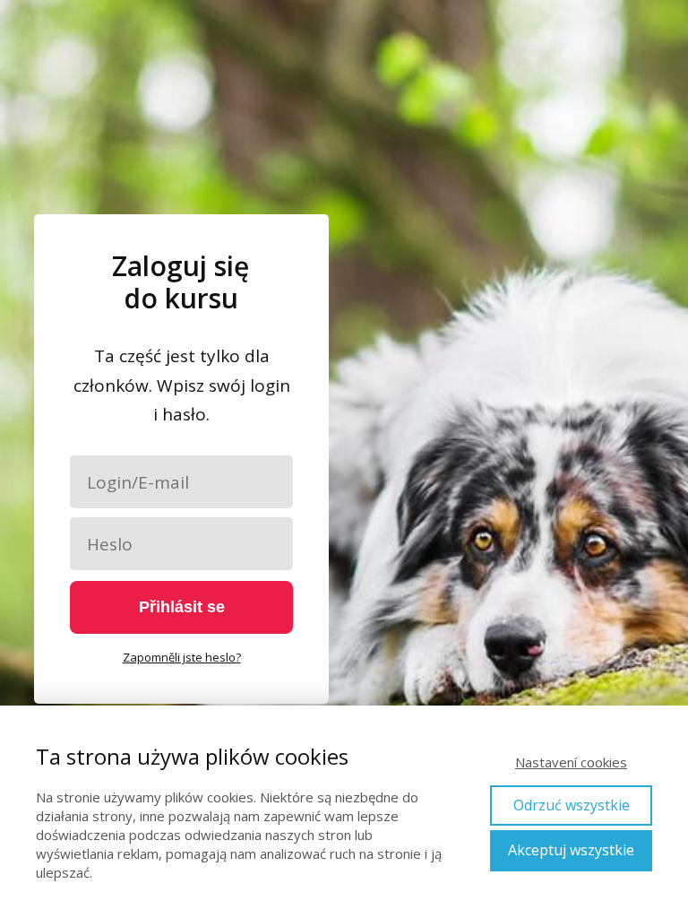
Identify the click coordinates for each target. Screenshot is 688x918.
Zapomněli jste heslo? (182, 657)
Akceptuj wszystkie (571, 850)
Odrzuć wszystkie (571, 805)
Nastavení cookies (571, 762)
